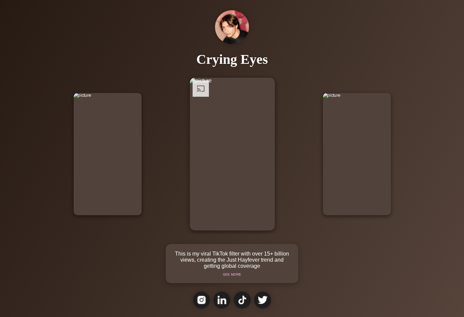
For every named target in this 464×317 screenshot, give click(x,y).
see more (232, 274)
